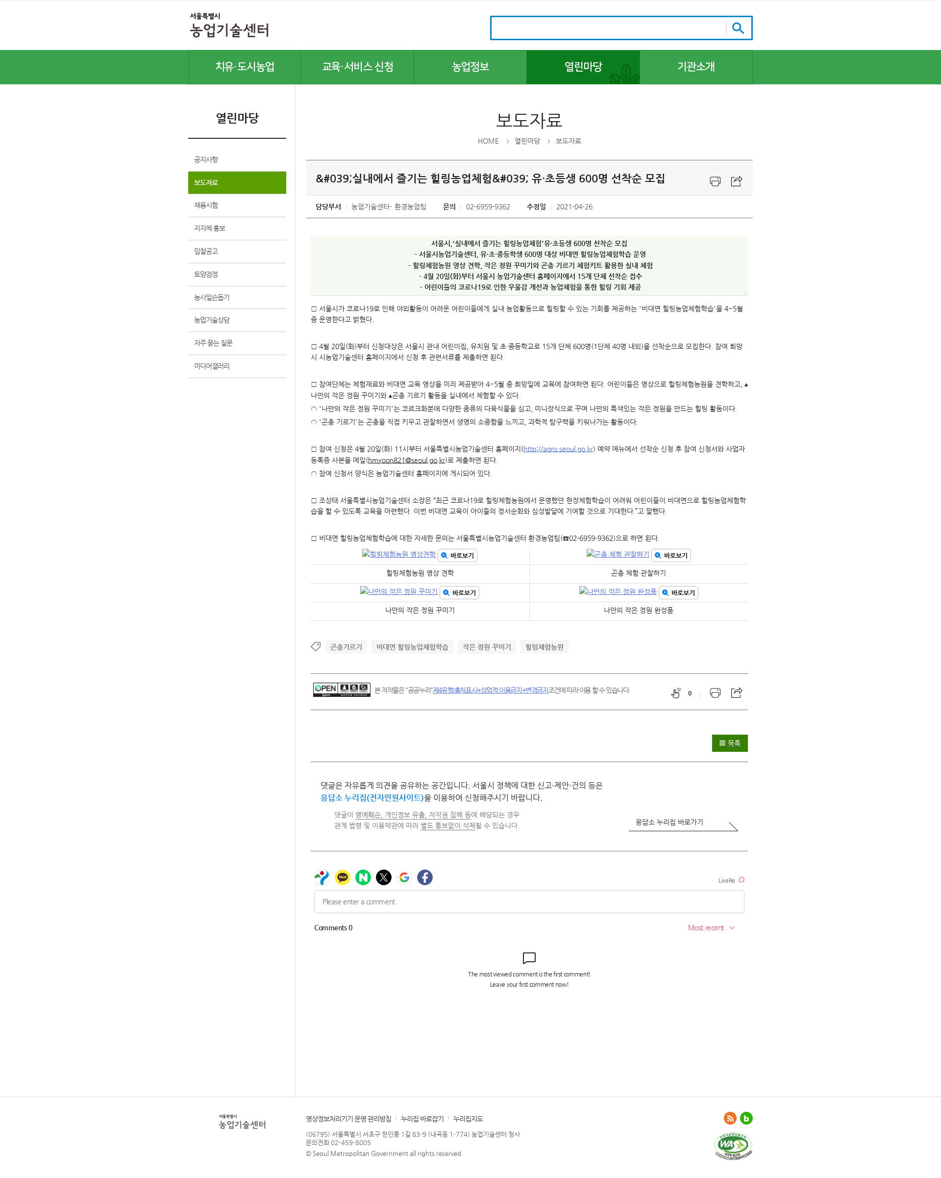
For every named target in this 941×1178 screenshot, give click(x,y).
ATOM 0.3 (730, 1118)
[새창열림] (715, 181)
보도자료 (206, 182)
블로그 (746, 1118)
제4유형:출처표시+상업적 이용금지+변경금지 (490, 690)
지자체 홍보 (209, 228)
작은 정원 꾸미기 (487, 647)
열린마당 (527, 141)
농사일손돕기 (211, 297)
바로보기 (462, 555)
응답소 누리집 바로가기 (669, 822)
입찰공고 (206, 251)
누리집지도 (468, 1119)
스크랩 (737, 181)
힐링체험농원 (544, 647)
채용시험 (206, 205)
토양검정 (206, 274)
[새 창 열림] (733, 1136)
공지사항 (206, 159)
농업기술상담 (211, 320)
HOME (488, 141)
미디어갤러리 (211, 366)
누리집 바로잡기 (422, 1119)
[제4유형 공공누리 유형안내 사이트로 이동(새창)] (342, 690)
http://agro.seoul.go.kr (558, 449)
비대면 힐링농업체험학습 (412, 647)
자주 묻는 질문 (213, 343)
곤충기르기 (346, 647)
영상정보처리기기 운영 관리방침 (348, 1119)
